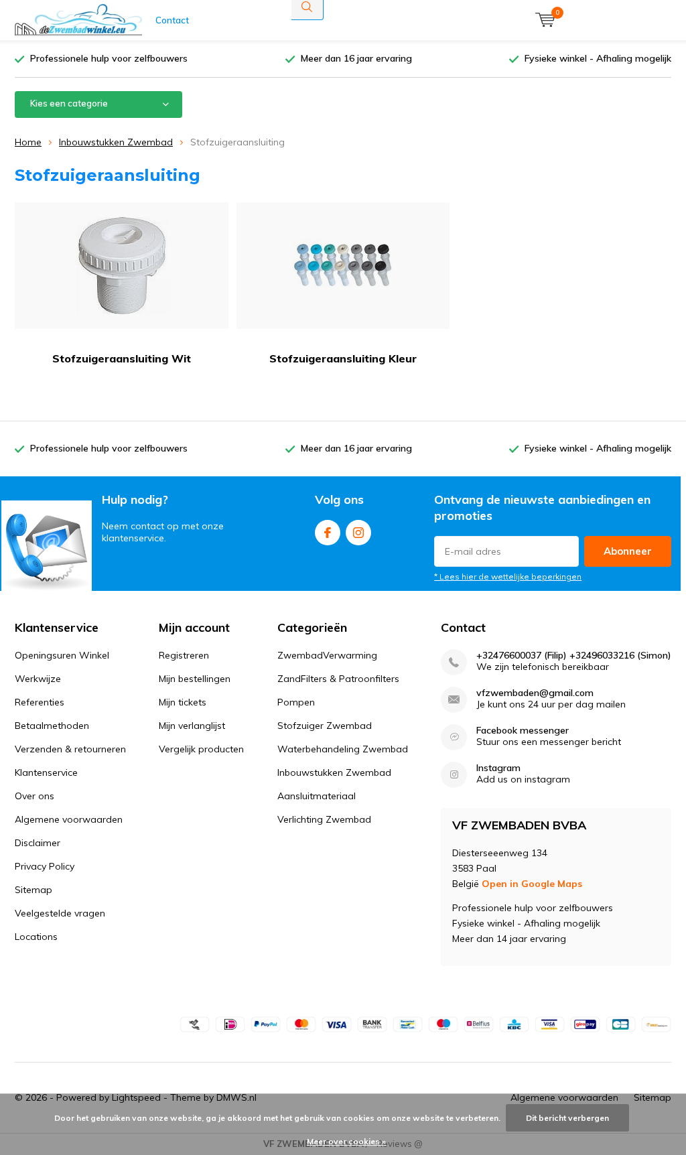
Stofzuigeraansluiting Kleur (343, 358)
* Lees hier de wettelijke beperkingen (507, 576)
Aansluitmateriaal (316, 796)
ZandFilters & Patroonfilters (338, 679)
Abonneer (628, 551)
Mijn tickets (182, 702)
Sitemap (33, 890)
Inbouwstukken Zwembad (116, 142)
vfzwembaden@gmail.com (535, 693)
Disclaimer (37, 843)
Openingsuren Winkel (62, 655)
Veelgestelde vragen (60, 913)
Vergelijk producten (201, 749)
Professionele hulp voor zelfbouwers (109, 58)
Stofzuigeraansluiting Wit (121, 358)
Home (28, 142)
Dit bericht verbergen (567, 1118)
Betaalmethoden (52, 726)
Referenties (39, 702)
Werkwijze (38, 679)
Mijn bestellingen (194, 679)
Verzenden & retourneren (70, 749)
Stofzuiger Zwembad (324, 726)
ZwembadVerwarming (327, 655)
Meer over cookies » (346, 1141)
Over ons (34, 796)
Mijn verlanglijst (192, 726)
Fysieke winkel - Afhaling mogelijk (598, 58)
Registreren (184, 655)
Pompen (296, 702)
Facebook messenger (522, 730)
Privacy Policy (44, 866)
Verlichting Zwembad (324, 819)
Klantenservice (46, 772)
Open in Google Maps (532, 884)
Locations (36, 937)
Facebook (327, 532)
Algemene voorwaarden (69, 819)
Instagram (358, 532)
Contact (172, 20)
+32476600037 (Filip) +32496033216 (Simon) (573, 655)
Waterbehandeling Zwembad (342, 749)
